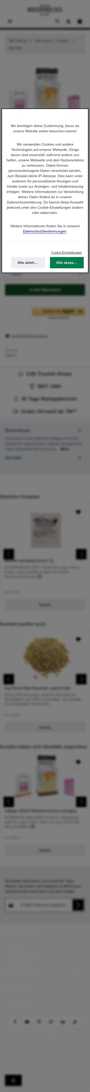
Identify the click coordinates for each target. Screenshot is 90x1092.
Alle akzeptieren (70, 263)
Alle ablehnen (29, 263)
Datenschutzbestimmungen (44, 231)
